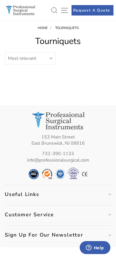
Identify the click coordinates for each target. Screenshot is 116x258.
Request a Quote (91, 10)
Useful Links (22, 194)
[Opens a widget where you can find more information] (94, 248)
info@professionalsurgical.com (58, 160)
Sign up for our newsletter (44, 234)
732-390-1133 (58, 154)
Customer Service (29, 214)
